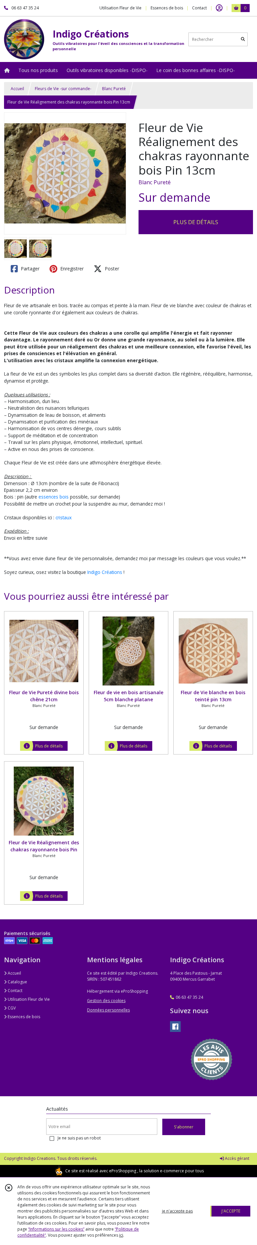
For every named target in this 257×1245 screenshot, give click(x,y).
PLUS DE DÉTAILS (195, 222)
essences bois (53, 497)
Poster (111, 268)
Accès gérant (236, 1158)
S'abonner (183, 1127)
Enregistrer (71, 268)
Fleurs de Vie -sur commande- (63, 88)
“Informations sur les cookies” (56, 1229)
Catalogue (17, 982)
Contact (199, 8)
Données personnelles (108, 1010)
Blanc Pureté (114, 88)
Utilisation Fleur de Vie (28, 999)
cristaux (64, 517)
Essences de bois (23, 1017)
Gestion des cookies (106, 1000)
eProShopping (122, 1171)
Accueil (17, 88)
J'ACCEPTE (231, 1211)
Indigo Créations (104, 572)
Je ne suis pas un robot (79, 1138)
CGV (11, 1008)
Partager (29, 268)
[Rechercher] (243, 39)
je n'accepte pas (177, 1211)
